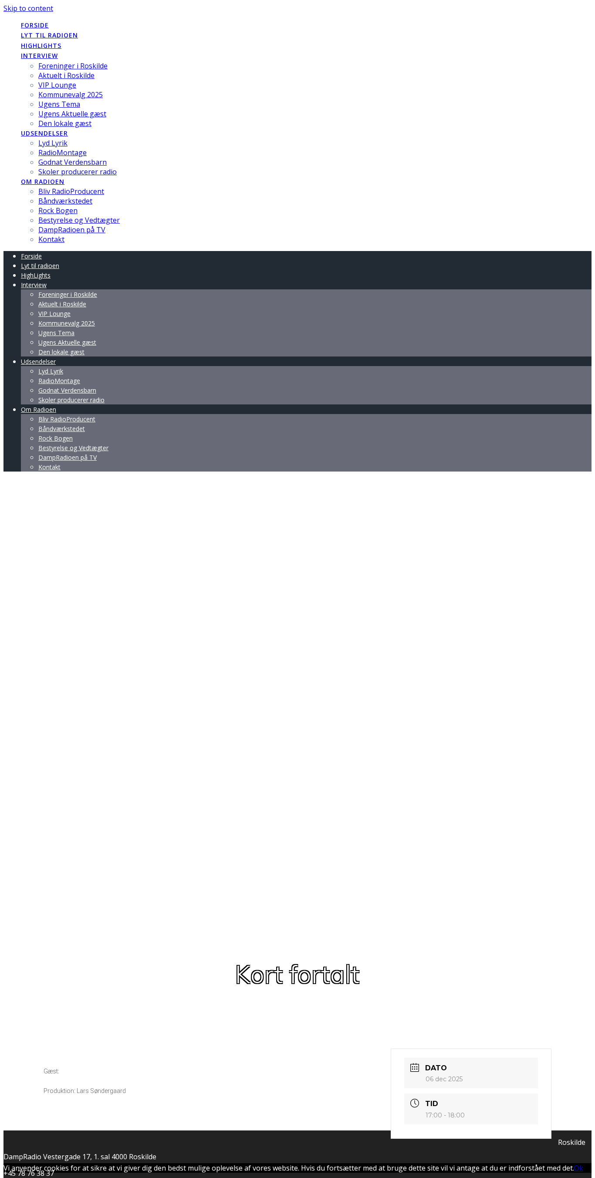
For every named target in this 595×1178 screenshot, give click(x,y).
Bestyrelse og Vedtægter (79, 220)
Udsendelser (44, 133)
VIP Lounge (57, 85)
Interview (39, 55)
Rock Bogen (58, 210)
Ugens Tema (59, 104)
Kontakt (51, 239)
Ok (578, 1168)
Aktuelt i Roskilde (66, 75)
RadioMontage (62, 152)
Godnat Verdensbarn (72, 162)
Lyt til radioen (49, 35)
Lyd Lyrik (53, 143)
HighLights (41, 45)
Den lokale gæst (64, 123)
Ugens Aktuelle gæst (72, 114)
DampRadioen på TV (71, 229)
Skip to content (28, 8)
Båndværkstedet (65, 201)
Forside (35, 25)
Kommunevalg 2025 (70, 94)
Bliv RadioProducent (71, 191)
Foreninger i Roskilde (73, 66)
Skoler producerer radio (77, 172)
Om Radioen (42, 181)
